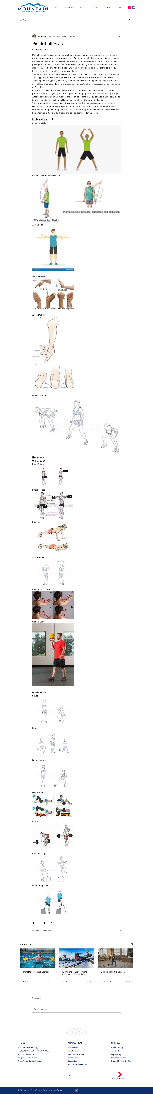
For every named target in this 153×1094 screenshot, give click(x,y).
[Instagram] (129, 7)
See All (130, 944)
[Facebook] (133, 7)
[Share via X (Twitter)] (39, 923)
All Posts (23, 20)
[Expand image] (46, 200)
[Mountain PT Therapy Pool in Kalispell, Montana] (37, 958)
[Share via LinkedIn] (45, 923)
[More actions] (119, 36)
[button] (69, 7)
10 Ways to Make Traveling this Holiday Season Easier (74, 973)
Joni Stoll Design (56, 1090)
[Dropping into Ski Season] (115, 958)
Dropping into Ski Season (113, 972)
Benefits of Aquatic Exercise (36, 972)
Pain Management (74, 1050)
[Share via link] (51, 923)
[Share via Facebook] (33, 923)
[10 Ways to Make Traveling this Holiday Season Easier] (76, 958)
